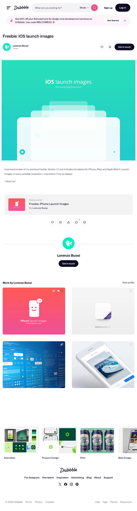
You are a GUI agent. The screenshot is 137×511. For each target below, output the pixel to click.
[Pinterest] (77, 484)
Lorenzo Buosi (20, 45)
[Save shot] (110, 47)
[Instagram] (71, 484)
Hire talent (48, 477)
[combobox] (54, 7)
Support (108, 477)
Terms (28, 501)
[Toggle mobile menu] (9, 7)
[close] (124, 20)
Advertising (77, 477)
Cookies (49, 501)
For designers (31, 477)
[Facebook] (65, 484)
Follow (15, 48)
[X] (59, 484)
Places (113, 501)
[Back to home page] (21, 8)
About (97, 477)
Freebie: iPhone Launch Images (49, 204)
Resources (126, 501)
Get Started (113, 20)
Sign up (108, 7)
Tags (105, 501)
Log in (122, 7)
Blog (89, 477)
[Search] (94, 7)
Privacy (39, 501)
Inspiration (62, 477)
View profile (128, 282)
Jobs (97, 501)
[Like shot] (102, 47)
